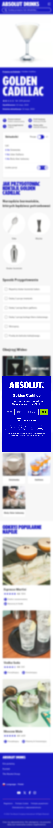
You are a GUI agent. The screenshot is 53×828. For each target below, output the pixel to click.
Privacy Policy (19, 430)
